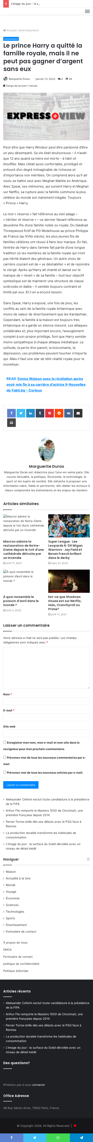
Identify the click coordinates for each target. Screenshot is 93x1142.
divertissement (29, 30)
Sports (10, 918)
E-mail (8, 710)
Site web (9, 726)
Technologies (15, 911)
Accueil (11, 30)
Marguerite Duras (19, 78)
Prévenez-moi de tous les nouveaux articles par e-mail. (45, 772)
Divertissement (16, 925)
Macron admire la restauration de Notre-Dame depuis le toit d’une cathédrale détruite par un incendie (23, 549)
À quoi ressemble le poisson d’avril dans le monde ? (21, 601)
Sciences (12, 905)
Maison (11, 871)
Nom (7, 694)
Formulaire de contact (21, 931)
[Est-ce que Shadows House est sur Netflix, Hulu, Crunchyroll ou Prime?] (69, 581)
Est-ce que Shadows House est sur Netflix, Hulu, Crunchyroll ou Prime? (65, 603)
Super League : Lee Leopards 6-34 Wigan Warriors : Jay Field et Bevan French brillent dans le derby (65, 549)
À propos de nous (15, 942)
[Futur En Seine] (17, 16)
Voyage (11, 891)
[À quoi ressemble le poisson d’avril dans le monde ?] (24, 581)
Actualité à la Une (18, 878)
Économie (12, 898)
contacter (38, 1084)
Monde (10, 885)
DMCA (7, 949)
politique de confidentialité (21, 963)
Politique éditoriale (15, 971)
